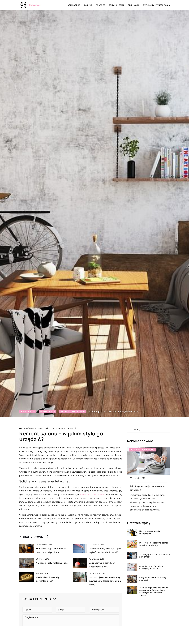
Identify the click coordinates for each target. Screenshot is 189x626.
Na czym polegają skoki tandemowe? (150, 532)
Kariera (88, 5)
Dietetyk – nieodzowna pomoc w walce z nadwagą (153, 544)
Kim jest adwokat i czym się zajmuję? (152, 578)
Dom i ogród (74, 5)
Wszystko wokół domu (72, 411)
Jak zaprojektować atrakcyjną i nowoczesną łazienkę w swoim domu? (105, 581)
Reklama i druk (116, 5)
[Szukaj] (130, 429)
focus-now (29, 412)
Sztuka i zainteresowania (156, 5)
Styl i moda (133, 5)
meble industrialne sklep (92, 494)
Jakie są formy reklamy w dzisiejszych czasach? (151, 567)
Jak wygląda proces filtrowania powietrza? (154, 555)
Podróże (100, 5)
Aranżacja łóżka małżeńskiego (52, 562)
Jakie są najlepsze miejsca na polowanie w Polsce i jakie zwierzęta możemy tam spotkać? (153, 591)
